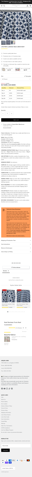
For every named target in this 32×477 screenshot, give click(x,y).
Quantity (3, 110)
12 (24, 311)
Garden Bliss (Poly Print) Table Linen (6, 344)
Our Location (4, 403)
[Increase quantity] (11, 113)
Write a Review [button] (16, 267)
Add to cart (16, 120)
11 (22, 311)
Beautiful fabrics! (9, 335)
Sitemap (3, 423)
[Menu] (1, 5)
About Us (3, 399)
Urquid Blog (4, 421)
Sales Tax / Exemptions (6, 425)
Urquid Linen (6, 471)
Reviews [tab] (5, 270)
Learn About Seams (5, 414)
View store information (7, 127)
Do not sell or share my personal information (11, 432)
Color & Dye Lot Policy (7, 251)
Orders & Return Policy (6, 406)
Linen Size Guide (5, 417)
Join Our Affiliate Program (7, 430)
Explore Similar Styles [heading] (16, 285)
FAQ (2, 397)
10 (21, 311)
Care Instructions (5, 244)
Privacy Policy (4, 410)
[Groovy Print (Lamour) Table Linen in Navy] (8, 295)
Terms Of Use (4, 408)
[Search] (5, 5)
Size (2, 76)
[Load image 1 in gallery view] (16, 23)
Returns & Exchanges (6, 248)
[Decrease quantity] (3, 113)
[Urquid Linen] (16, 6)
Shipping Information (6, 412)
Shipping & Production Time (8, 240)
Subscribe (5, 450)
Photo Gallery (4, 401)
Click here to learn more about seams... (15, 235)
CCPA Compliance (5, 427)
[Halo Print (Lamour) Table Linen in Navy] (23, 295)
